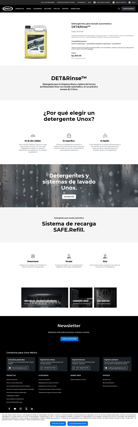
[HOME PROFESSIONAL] (8, 8)
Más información (55, 418)
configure (90, 49)
